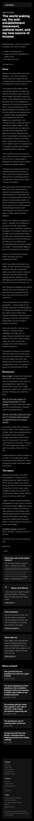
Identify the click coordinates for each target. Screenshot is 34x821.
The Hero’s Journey (9, 529)
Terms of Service (17, 578)
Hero (20, 506)
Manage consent (10, 774)
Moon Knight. (7, 376)
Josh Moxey (9, 5)
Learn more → (10, 602)
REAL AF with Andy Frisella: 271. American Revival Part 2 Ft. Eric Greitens (14, 401)
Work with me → (10, 656)
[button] (29, 5)
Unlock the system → (12, 628)
